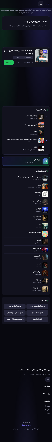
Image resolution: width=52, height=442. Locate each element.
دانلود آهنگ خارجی (15, 306)
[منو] (40, 3)
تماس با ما (47, 410)
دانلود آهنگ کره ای (37, 313)
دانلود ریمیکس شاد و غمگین (15, 319)
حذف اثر (47, 414)
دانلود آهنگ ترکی (37, 319)
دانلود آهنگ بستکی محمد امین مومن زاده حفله (18, 52)
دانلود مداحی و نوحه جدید (15, 313)
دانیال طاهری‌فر (26, 425)
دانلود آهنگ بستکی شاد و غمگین (23, 58)
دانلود (7, 62)
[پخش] (41, 55)
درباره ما (47, 406)
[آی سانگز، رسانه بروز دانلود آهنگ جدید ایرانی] (47, 4)
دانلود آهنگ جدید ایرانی (37, 306)
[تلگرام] (47, 379)
